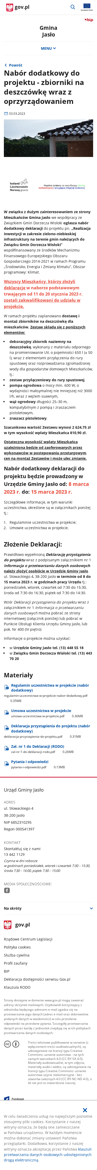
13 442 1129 (14, 854)
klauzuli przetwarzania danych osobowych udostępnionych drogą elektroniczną (48, 1154)
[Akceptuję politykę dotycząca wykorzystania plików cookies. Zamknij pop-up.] (85, 1110)
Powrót (15, 65)
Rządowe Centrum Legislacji (28, 939)
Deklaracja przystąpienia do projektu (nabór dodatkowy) (47, 730)
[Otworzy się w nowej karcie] (7, 890)
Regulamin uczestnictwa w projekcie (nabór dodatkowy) (46, 693)
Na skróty (12, 908)
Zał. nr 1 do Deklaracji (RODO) (42, 749)
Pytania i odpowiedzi (38, 764)
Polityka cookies (17, 947)
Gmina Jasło (48, 31)
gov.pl (22, 925)
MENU (46, 48)
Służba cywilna (16, 955)
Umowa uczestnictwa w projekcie (47, 713)
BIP (6, 971)
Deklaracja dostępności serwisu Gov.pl (37, 979)
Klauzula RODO (17, 987)
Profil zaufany (15, 963)
